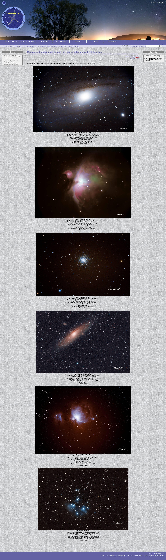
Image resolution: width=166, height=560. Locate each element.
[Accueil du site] (4, 3)
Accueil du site (7, 46)
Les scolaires (44, 41)
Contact (153, 2)
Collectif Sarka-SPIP (136, 555)
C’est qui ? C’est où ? (10, 41)
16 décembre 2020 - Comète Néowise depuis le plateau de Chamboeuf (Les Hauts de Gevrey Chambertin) (12, 57)
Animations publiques (27, 41)
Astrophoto (78, 41)
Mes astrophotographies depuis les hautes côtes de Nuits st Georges (58, 46)
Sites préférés (112, 41)
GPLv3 (145, 555)
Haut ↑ (162, 555)
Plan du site (105, 555)
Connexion (160, 2)
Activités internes (61, 41)
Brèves (12, 52)
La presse (95, 41)
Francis (137, 57)
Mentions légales (153, 555)
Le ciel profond (29, 46)
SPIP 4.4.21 (113, 555)
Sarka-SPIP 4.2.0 (123, 555)
